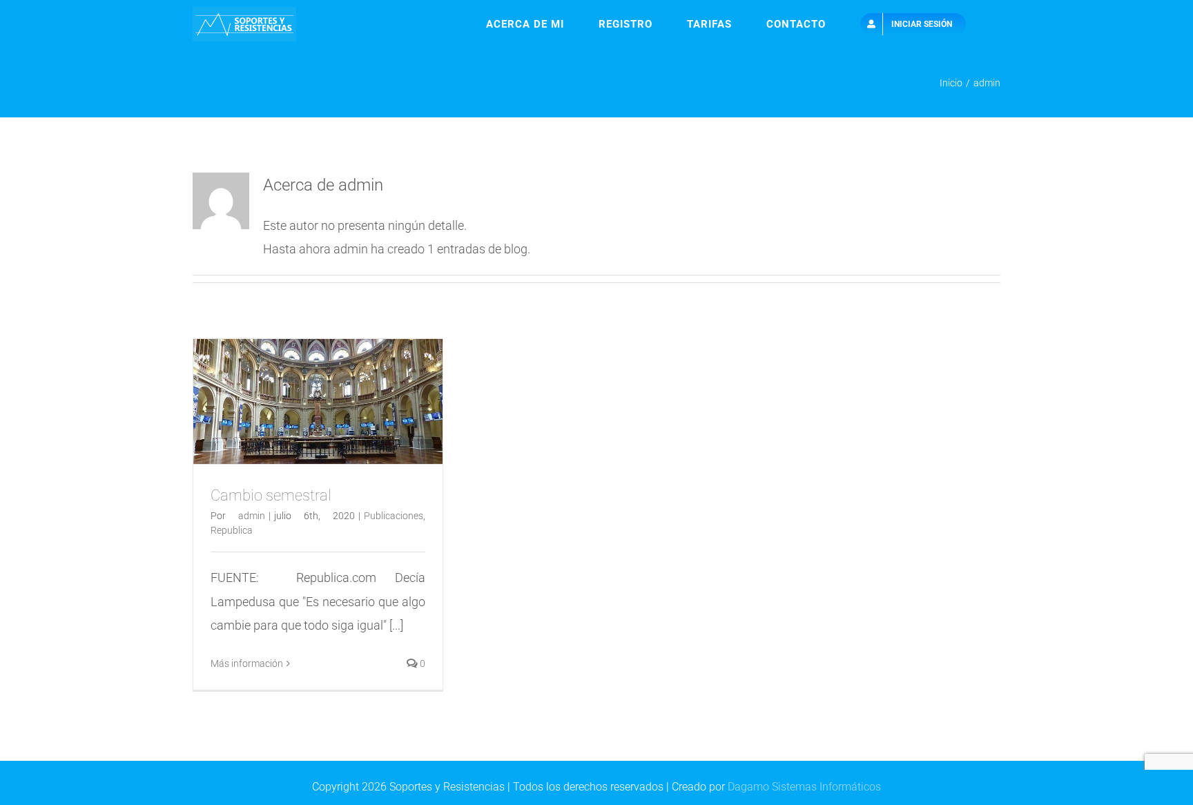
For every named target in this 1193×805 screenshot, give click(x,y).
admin (251, 515)
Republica (232, 530)
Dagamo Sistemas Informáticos (804, 786)
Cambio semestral (271, 495)
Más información (247, 663)
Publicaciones (393, 515)
